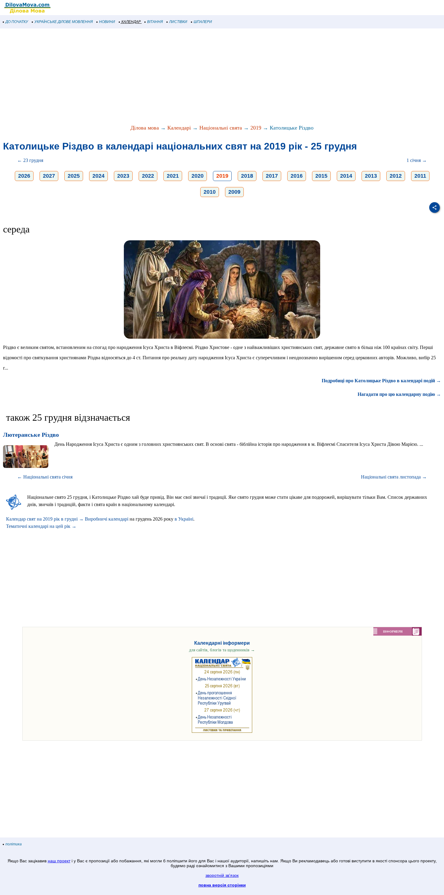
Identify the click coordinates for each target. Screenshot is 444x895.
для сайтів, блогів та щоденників (222, 650)
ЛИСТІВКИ (178, 22)
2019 (255, 128)
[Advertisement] (181, 77)
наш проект (59, 860)
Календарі (179, 128)
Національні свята (220, 128)
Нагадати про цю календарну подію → (399, 394)
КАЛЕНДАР (131, 22)
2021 (173, 176)
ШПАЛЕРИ (203, 22)
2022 (148, 176)
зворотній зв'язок (222, 875)
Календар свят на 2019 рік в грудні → (45, 519)
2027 (49, 176)
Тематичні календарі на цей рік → (41, 526)
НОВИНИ (107, 22)
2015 (321, 176)
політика (14, 844)
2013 (371, 176)
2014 (346, 176)
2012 (396, 176)
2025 (74, 176)
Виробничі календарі (106, 519)
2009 (234, 192)
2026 (24, 176)
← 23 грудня (30, 160)
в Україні (184, 519)
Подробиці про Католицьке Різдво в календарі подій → (381, 380)
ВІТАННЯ (155, 22)
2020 (197, 176)
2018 (247, 176)
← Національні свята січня (44, 476)
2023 (123, 176)
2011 (420, 176)
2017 (272, 176)
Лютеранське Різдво (31, 434)
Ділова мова (144, 128)
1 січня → (417, 160)
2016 (297, 176)
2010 (210, 192)
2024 (98, 176)
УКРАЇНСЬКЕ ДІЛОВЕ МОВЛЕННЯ (64, 22)
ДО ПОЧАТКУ (17, 22)
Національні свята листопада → (394, 476)
